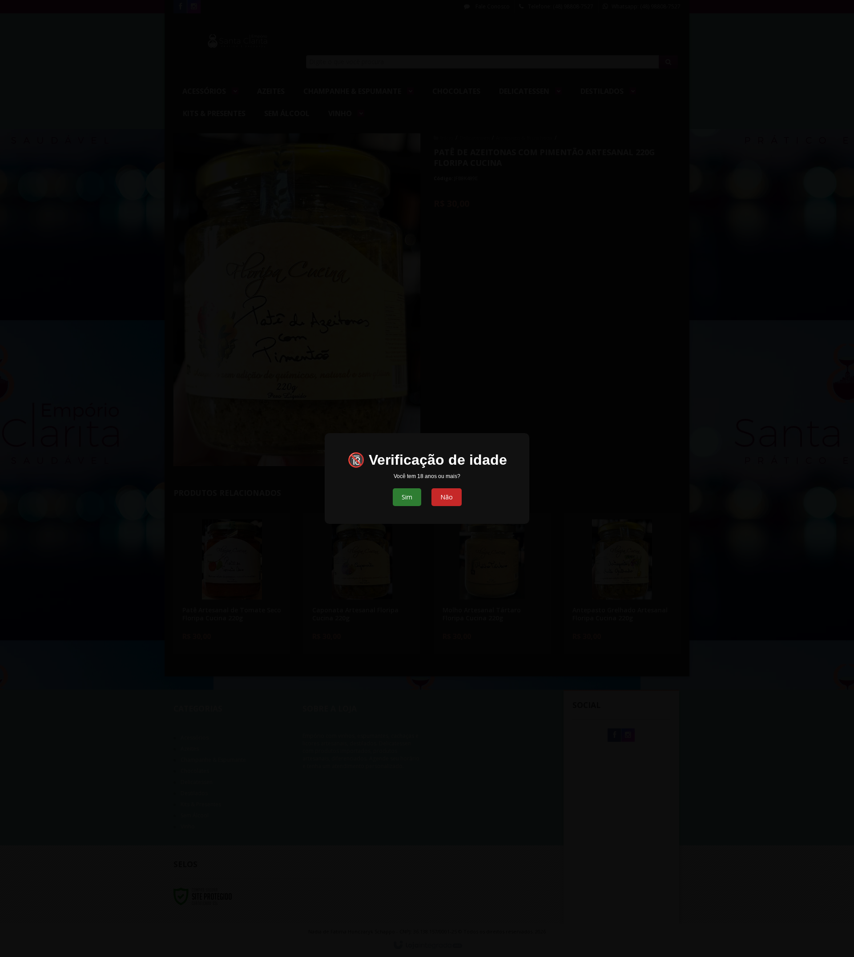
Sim (407, 497)
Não (446, 497)
